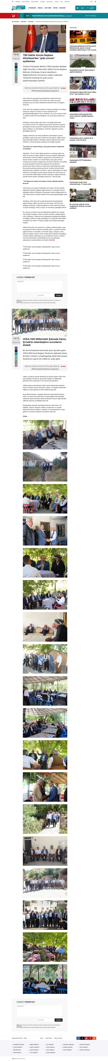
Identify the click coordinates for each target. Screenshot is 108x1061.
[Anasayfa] (13, 1)
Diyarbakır (32, 8)
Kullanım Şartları (58, 1038)
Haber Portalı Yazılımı (19, 1058)
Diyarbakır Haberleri (18, 1044)
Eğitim (55, 8)
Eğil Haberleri (17, 1050)
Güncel (40, 8)
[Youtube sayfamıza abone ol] (86, 1038)
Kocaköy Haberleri (85, 1050)
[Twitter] (16, 67)
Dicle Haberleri (84, 1047)
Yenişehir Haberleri (85, 1044)
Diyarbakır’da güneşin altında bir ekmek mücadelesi (46, 15)
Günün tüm (90, 15)
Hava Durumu (50, 1)
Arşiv (61, 1)
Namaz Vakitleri (34, 1)
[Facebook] (16, 64)
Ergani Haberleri (34, 1050)
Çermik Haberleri (34, 1047)
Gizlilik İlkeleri (48, 1038)
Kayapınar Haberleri (68, 1044)
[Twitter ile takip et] (82, 1038)
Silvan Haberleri (50, 1052)
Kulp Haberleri (17, 1052)
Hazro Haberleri (67, 1050)
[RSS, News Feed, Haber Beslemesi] (94, 1038)
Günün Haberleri (25, 1)
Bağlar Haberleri (34, 1044)
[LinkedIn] (16, 70)
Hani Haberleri (50, 1050)
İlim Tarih (48, 8)
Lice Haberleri (34, 1052)
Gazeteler (42, 1)
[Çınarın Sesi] (18, 8)
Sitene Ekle (67, 1)
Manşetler (17, 1)
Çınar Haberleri (50, 1047)
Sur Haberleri (50, 1044)
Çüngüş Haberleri (68, 1047)
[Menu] (77, 8)
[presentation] (17, 16)
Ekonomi (62, 8)
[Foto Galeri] (95, 1)
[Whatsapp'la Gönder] (16, 72)
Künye (41, 1038)
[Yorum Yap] (16, 81)
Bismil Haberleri (17, 1047)
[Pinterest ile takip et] (90, 1038)
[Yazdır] (16, 78)
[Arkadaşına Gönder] (16, 75)
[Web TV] (91, 1)
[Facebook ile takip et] (78, 1038)
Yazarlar (56, 1)
